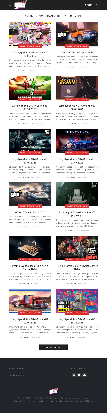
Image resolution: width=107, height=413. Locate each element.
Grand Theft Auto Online (30, 46)
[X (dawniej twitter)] (74, 375)
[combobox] (97, 5)
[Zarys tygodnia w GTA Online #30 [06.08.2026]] (77, 87)
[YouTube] (79, 375)
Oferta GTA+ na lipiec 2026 (30, 212)
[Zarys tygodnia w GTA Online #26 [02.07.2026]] (30, 301)
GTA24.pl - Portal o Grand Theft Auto (51, 398)
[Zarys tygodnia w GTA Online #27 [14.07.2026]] (77, 194)
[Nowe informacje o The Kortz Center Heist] (77, 247)
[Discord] (84, 375)
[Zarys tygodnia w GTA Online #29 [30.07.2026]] (30, 141)
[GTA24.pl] (20, 5)
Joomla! (17, 401)
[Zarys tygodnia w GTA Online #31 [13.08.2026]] (30, 87)
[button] (10, 5)
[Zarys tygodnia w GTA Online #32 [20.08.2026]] (30, 34)
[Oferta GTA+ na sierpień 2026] (77, 34)
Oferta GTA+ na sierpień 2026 (77, 52)
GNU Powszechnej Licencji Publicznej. (78, 401)
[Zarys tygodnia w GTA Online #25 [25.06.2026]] (77, 301)
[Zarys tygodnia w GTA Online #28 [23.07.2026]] (77, 141)
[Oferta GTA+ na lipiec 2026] (30, 194)
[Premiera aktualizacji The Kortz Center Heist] (30, 247)
